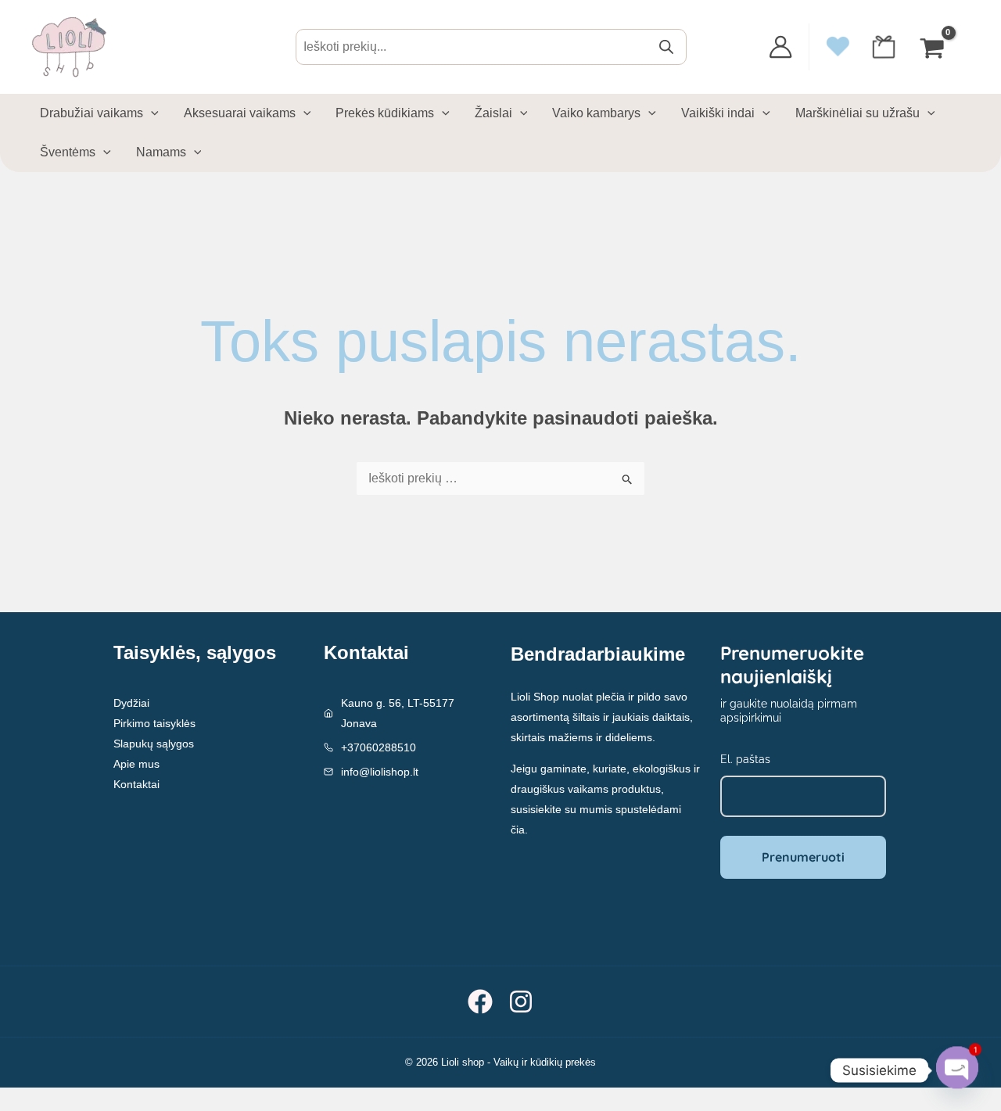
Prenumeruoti (803, 857)
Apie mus (136, 764)
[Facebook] (480, 1001)
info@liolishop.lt (379, 771)
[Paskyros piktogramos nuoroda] (780, 46)
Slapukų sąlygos (153, 743)
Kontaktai (136, 784)
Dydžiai (131, 703)
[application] (151, 113)
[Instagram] (520, 1001)
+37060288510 (378, 747)
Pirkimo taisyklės (154, 723)
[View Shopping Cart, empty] (933, 46)
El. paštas (745, 759)
